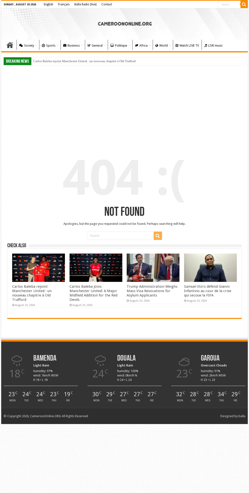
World (163, 45)
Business (74, 45)
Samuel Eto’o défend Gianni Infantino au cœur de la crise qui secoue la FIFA (207, 290)
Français (64, 4)
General (97, 45)
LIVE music (215, 45)
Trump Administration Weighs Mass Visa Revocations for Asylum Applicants (152, 290)
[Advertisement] (124, 105)
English (48, 4)
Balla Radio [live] (85, 4)
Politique (121, 45)
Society (29, 45)
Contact (106, 4)
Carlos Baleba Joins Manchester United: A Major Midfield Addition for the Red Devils (93, 293)
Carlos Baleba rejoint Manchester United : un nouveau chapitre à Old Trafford (84, 61)
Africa (143, 45)
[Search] (244, 4)
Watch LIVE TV (189, 45)
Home (10, 45)
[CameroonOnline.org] (124, 23)
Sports (50, 45)
